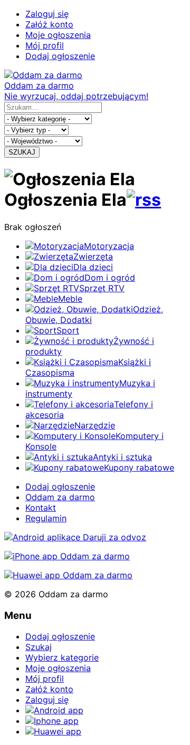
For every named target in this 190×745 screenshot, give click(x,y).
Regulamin (45, 518)
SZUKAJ (21, 152)
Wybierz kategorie (62, 657)
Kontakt (40, 507)
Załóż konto (49, 24)
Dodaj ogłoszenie (60, 56)
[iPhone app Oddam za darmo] (67, 556)
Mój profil (44, 45)
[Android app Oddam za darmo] (75, 537)
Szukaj (38, 647)
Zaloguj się (47, 13)
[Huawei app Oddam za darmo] (68, 575)
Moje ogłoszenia (58, 35)
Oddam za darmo (60, 497)
